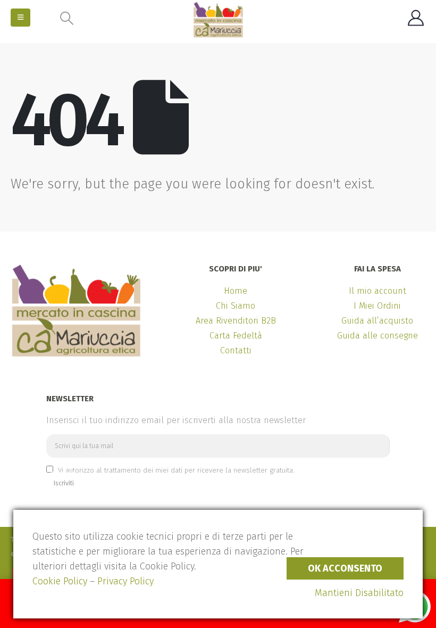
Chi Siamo (235, 306)
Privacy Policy (125, 581)
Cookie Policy (59, 581)
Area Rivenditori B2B (236, 321)
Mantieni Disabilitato (359, 593)
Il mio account (377, 291)
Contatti (235, 350)
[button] (20, 18)
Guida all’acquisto (377, 321)
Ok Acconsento (345, 568)
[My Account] (415, 18)
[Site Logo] (218, 20)
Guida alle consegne (377, 335)
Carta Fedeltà (235, 335)
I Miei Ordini (377, 306)
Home (235, 291)
